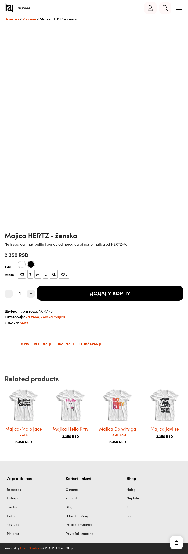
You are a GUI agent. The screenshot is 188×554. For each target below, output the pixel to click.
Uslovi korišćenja (78, 516)
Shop (130, 516)
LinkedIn (13, 516)
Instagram (14, 498)
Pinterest (13, 533)
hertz (24, 322)
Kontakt (71, 498)
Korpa (131, 507)
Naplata (133, 498)
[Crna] (31, 264)
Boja (8, 266)
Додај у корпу (110, 292)
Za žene (29, 18)
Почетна (12, 18)
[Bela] (21, 264)
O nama (72, 489)
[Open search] (165, 8)
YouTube (13, 524)
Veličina (9, 274)
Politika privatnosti (79, 524)
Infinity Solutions (30, 548)
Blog (69, 507)
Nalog (131, 489)
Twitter (12, 507)
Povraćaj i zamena (80, 533)
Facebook (14, 489)
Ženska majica (53, 316)
